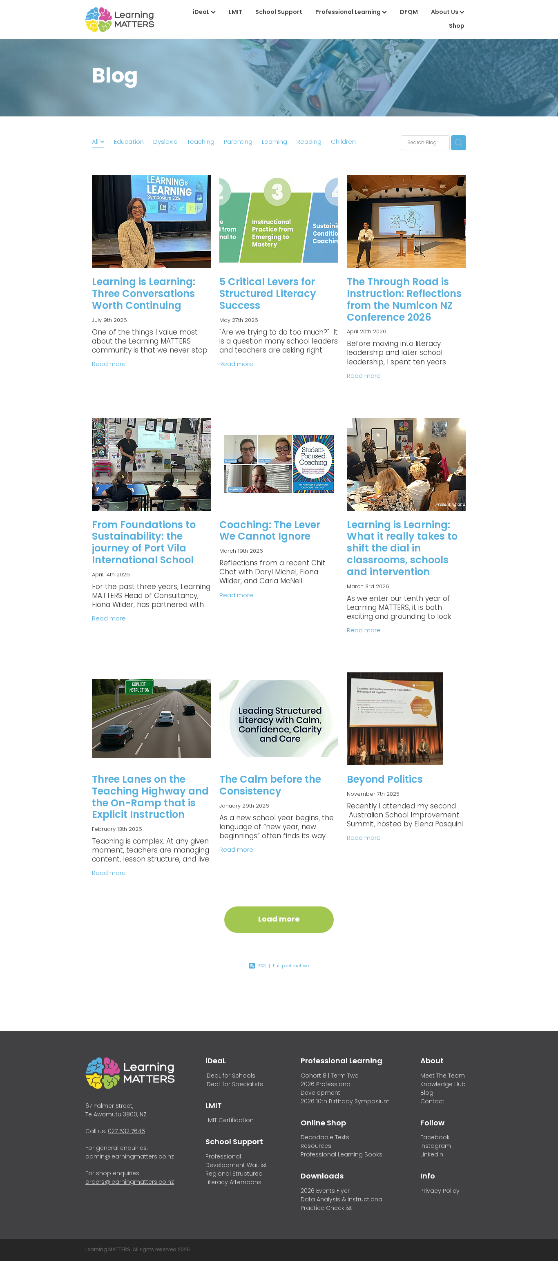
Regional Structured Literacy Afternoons (234, 1178)
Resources (316, 1146)
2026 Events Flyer (325, 1191)
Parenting (238, 142)
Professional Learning (348, 12)
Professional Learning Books (341, 1155)
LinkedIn (431, 1155)
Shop (456, 26)
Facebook (435, 1138)
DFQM (409, 12)
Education (129, 142)
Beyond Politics (385, 780)
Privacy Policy (440, 1191)
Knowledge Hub (443, 1084)
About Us (445, 12)
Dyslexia (165, 142)
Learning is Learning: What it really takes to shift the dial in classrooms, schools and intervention (402, 549)
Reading (309, 142)
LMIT (235, 12)
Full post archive (291, 966)
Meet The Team (442, 1076)
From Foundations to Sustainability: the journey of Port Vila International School (144, 543)
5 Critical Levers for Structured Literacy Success (267, 295)
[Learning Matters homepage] (124, 19)
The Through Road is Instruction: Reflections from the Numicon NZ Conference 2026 (404, 300)
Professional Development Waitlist (236, 1161)
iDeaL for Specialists (234, 1084)
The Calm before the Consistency (270, 786)
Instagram (435, 1146)
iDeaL (202, 12)
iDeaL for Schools (230, 1076)
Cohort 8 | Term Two (330, 1076)
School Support (278, 12)
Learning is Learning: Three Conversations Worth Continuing (143, 295)
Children (343, 142)
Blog (426, 1093)
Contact (432, 1102)
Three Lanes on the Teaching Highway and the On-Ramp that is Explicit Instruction (150, 798)
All (96, 142)
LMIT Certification (229, 1120)
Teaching (200, 142)
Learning (274, 142)
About (432, 1061)
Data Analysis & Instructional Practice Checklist (342, 1204)
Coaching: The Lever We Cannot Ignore (269, 532)
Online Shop (323, 1123)
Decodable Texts (325, 1138)
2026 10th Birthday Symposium (345, 1102)
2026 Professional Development (326, 1089)
